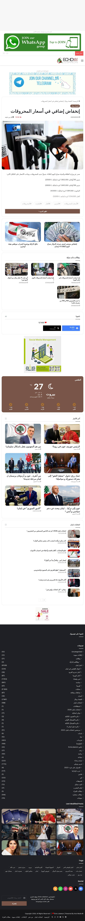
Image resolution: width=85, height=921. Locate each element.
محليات (78, 689)
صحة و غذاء (78, 761)
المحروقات (26, 204)
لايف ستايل (78, 784)
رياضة (80, 754)
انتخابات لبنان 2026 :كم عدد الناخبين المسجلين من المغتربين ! (46, 531)
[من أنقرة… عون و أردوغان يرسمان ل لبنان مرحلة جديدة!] (23, 463)
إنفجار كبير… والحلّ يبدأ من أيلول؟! (55, 560)
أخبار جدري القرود (74, 672)
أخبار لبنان (79, 867)
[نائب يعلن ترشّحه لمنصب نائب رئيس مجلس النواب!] (74, 544)
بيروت (30, 867)
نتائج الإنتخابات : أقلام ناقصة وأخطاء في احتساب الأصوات (48, 550)
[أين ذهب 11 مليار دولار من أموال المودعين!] (16, 269)
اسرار (80, 696)
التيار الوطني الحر (68, 867)
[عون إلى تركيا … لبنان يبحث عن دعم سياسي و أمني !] (62, 495)
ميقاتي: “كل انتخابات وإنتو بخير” (56, 590)
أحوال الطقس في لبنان (72, 669)
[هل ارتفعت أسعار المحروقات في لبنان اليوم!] (68, 269)
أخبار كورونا (76, 675)
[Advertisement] (42, 15)
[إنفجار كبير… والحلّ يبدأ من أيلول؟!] (74, 563)
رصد (80, 750)
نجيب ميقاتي (71, 875)
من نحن (30, 917)
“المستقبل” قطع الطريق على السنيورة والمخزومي (50, 570)
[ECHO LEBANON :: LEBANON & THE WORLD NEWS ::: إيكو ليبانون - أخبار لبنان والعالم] (67, 60)
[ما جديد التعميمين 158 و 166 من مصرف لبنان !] (68, 292)
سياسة (78, 682)
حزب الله (12, 867)
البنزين (56, 204)
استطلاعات (76, 706)
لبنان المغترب (77, 788)
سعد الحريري (69, 871)
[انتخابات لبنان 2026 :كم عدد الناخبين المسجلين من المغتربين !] (74, 534)
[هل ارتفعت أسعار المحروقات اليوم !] (42, 269)
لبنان (36, 871)
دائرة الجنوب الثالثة (72, 716)
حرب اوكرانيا (76, 771)
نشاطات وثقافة (75, 693)
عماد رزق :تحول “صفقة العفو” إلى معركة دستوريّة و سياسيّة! (64, 477)
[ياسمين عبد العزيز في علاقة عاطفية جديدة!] (15, 847)
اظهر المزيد (43, 211)
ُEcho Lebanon (59, 913)
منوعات (79, 798)
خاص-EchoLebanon (75, 747)
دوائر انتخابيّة (76, 713)
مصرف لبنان (18, 871)
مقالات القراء (77, 791)
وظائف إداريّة (74, 662)
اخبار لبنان (79, 665)
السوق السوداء (49, 867)
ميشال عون (8, 871)
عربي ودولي (78, 764)
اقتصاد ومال (68, 101)
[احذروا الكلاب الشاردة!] (70, 816)
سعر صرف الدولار (57, 871)
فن (81, 778)
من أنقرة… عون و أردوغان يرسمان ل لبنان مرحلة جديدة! (24, 477)
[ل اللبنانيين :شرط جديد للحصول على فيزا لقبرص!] (15, 816)
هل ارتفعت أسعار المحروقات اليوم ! (43, 279)
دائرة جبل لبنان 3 (73, 727)
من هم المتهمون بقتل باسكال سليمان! (62, 53)
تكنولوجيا (79, 743)
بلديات (80, 733)
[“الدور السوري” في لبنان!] (23, 495)
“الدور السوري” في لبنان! (29, 508)
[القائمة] (82, 61)
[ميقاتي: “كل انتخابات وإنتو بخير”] (74, 593)
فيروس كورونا (45, 871)
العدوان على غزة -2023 (72, 767)
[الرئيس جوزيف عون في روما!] (62, 434)
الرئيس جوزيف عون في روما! (66, 446)
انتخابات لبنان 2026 (74, 710)
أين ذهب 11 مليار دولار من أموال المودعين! (18, 279)
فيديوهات (79, 781)
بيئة (81, 737)
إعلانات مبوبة (78, 655)
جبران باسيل (21, 867)
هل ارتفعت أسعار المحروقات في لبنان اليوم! (69, 279)
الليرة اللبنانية (38, 867)
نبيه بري (80, 875)
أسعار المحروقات (70, 204)
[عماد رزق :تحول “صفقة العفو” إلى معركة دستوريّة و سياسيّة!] (62, 463)
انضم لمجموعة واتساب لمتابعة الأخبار (42, 32)
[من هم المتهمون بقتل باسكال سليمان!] (23, 434)
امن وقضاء (76, 679)
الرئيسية (76, 101)
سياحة (80, 757)
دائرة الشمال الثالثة (72, 723)
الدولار (58, 867)
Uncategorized (77, 652)
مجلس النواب (28, 871)
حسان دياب (79, 871)
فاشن (80, 774)
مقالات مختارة (77, 795)
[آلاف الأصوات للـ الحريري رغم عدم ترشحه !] (74, 583)
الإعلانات (24, 917)
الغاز (47, 204)
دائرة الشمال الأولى (72, 720)
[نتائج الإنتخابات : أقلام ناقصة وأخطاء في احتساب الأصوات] (74, 553)
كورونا (78, 686)
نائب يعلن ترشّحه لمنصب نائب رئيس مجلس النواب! (49, 541)
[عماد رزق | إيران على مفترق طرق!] (15, 831)
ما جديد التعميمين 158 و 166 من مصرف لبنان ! (70, 302)
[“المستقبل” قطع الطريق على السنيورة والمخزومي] (74, 573)
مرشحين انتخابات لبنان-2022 (70, 730)
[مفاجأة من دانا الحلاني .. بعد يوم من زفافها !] (42, 831)
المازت (38, 204)
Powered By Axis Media (73, 913)
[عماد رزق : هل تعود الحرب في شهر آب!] (42, 847)
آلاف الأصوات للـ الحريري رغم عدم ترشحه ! (52, 580)
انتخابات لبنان (78, 703)
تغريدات (79, 740)
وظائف (78, 658)
